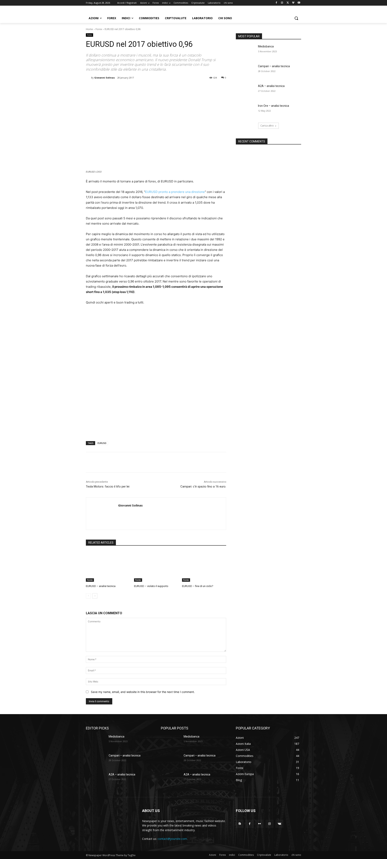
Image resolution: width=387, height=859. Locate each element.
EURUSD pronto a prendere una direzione (175, 192)
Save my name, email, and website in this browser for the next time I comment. (143, 692)
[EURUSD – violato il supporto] (156, 566)
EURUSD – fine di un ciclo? (197, 586)
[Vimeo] (293, 3)
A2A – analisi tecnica (271, 86)
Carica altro (267, 125)
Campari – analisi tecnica (274, 66)
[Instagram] (282, 3)
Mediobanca (266, 46)
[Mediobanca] (245, 51)
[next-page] (94, 595)
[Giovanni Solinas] (88, 78)
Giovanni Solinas (104, 77)
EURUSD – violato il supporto (151, 586)
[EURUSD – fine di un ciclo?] (204, 566)
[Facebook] (276, 3)
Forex (99, 29)
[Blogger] (240, 824)
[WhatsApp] (143, 88)
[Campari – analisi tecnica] (245, 71)
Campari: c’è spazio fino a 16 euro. (203, 486)
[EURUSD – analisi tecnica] (108, 566)
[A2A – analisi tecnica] (245, 91)
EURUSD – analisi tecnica (100, 586)
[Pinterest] (133, 88)
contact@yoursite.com (172, 839)
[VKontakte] (279, 824)
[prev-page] (88, 595)
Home (89, 29)
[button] (296, 18)
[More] (152, 88)
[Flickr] (259, 824)
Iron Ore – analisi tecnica (273, 105)
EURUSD (102, 443)
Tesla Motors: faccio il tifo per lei (107, 486)
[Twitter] (287, 3)
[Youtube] (298, 3)
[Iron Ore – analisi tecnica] (245, 111)
